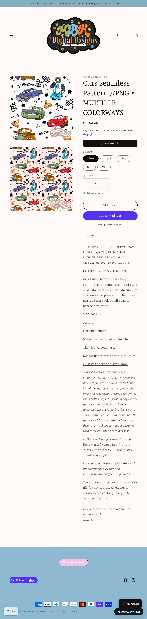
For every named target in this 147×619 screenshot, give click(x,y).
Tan (89, 166)
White (91, 158)
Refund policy (70, 611)
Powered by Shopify (50, 611)
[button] (11, 35)
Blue (123, 158)
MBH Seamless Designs (28, 611)
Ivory (107, 158)
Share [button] (90, 235)
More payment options (110, 224)
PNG (104, 166)
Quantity (88, 175)
